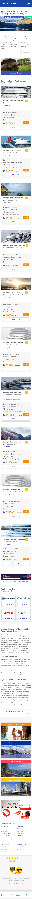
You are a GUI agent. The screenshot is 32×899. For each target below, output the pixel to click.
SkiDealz (15, 878)
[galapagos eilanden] (16, 64)
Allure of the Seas (5, 826)
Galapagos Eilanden (16, 73)
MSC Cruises (4, 849)
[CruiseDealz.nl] (13, 858)
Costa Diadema (4, 828)
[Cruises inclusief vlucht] (16, 770)
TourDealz (20, 878)
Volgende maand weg (16, 743)
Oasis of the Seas (21, 833)
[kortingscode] (16, 808)
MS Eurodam (20, 826)
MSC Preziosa (20, 828)
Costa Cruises (4, 851)
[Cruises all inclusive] (16, 732)
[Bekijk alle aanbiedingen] (5, 895)
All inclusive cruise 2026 (16, 724)
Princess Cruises (20, 842)
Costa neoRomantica (6, 833)
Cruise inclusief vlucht (16, 761)
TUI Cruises (19, 849)
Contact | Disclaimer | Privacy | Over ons (16, 883)
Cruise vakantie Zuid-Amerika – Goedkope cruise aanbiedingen (15, 13)
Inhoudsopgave (26, 52)
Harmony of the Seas (5, 835)
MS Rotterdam (4, 831)
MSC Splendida (20, 835)
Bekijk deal (16, 127)
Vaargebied (7, 105)
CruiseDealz (26, 878)
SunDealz (9, 878)
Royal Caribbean (5, 844)
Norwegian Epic (20, 831)
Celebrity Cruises (5, 846)
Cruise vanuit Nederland (16, 780)
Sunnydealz (21, 880)
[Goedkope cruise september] (16, 751)
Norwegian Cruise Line (22, 846)
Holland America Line (22, 844)
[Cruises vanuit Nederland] (16, 788)
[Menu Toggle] (28, 3)
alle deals (8, 604)
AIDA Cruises (4, 842)
